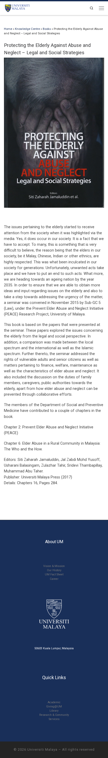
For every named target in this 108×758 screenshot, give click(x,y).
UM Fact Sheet (54, 574)
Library (54, 710)
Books (47, 29)
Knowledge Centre (27, 29)
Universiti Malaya (42, 749)
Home (8, 29)
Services (54, 719)
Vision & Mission (54, 566)
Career (54, 579)
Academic (54, 702)
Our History (54, 570)
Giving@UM (54, 706)
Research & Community (54, 715)
